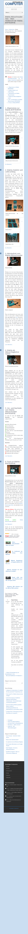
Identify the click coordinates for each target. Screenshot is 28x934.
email (14, 9)
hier (17, 317)
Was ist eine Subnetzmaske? (12, 739)
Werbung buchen (9, 770)
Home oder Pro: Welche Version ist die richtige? (14, 695)
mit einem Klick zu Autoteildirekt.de (15, 723)
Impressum (8, 775)
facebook (12, 9)
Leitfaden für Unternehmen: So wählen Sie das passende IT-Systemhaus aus (14, 691)
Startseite (7, 766)
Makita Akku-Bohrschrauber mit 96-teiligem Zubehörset (15, 78)
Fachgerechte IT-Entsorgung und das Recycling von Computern (14, 712)
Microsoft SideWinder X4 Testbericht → (14, 675)
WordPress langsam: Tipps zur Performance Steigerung (12, 752)
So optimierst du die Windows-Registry (14, 741)
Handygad (10, 720)
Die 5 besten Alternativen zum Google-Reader (14, 745)
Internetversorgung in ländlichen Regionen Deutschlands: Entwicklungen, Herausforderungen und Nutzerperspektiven (13, 700)
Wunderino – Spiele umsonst (14, 724)
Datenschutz (8, 777)
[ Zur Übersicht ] (8, 344)
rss (16, 9)
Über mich (8, 768)
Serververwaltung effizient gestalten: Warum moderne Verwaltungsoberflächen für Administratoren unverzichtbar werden (14, 707)
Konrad (8, 784)
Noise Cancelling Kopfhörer (14, 721)
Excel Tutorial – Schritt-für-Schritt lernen (13, 736)
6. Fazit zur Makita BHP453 (14, 102)
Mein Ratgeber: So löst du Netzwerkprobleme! (11, 748)
